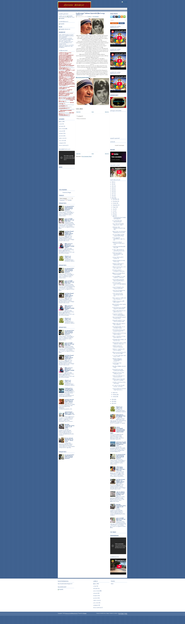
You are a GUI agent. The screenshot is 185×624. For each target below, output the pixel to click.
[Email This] (76, 109)
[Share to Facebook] (80, 109)
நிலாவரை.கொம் (68, 63)
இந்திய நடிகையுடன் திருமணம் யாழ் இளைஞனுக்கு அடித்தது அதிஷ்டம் (69, 245)
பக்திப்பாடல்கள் (62, 138)
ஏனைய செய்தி (62, 128)
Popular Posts (114, 23)
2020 (113, 188)
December (115, 199)
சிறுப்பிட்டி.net (62, 64)
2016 (113, 195)
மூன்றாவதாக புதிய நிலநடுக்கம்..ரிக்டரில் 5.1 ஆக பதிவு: (119, 228)
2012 (113, 403)
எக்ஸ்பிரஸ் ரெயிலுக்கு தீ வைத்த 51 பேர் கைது (119, 261)
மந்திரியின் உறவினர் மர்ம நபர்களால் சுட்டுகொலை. (118, 346)
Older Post (107, 111)
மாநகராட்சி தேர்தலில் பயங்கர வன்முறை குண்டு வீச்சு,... (118, 288)
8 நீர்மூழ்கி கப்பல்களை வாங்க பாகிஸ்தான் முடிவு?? (118, 373)
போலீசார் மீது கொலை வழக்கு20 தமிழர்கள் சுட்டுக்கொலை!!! (119, 308)
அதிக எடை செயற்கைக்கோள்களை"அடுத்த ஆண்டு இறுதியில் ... (119, 217)
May (114, 213)
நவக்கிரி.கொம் (62, 53)
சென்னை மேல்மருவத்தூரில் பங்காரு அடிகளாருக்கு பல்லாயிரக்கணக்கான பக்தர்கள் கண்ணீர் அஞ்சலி (117, 430)
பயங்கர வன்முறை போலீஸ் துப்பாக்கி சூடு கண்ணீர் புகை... (118, 294)
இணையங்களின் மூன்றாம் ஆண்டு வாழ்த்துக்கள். (119, 305)
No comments (96, 16)
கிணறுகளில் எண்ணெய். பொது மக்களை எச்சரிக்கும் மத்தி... (119, 321)
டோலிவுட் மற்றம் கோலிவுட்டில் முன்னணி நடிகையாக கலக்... (119, 250)
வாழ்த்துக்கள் (61, 142)
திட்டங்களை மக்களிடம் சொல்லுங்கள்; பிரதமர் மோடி (119, 270)
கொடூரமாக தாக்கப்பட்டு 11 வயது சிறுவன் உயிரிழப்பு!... (119, 334)
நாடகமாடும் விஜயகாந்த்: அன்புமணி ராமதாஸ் (117, 221)
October (114, 203)
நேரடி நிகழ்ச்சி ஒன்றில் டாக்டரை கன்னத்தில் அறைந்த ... (119, 327)
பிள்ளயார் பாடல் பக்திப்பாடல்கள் (68, 257)
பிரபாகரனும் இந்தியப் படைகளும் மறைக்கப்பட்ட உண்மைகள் (119, 277)
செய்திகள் (61, 133)
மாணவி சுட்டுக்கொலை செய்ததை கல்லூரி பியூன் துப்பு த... (119, 389)
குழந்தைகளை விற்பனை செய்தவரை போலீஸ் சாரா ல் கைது (118, 243)
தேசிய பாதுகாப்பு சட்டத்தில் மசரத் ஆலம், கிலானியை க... (119, 298)
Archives (122, 23)
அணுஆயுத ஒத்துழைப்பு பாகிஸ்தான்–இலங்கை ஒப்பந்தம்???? (117, 359)
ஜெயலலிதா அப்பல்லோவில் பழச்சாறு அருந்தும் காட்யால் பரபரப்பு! (69, 426)
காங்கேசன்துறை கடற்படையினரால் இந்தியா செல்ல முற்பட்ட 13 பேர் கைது (120, 468)
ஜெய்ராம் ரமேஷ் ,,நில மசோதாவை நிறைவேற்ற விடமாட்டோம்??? (119, 232)
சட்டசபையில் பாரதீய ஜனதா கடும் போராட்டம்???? (119, 356)
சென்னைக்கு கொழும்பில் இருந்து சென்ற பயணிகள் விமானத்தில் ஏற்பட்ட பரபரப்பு (121, 443)
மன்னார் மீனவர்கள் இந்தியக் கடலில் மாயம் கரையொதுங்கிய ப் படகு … (69, 413)
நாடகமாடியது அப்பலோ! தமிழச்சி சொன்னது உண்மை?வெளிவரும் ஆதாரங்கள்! (69, 208)
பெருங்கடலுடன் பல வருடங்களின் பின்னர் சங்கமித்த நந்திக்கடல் (69, 389)
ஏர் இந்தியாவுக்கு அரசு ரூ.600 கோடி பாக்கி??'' (118, 302)
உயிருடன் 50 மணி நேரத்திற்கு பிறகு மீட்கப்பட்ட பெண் (118, 224)
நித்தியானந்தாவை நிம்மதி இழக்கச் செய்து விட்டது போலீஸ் (120, 416)
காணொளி (61, 131)
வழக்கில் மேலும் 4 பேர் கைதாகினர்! (117, 363)
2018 (113, 191)
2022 (113, 184)
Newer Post (78, 111)
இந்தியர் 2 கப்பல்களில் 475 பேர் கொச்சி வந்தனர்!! (119, 274)
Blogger (69, 192)
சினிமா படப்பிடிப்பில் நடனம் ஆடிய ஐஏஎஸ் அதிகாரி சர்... (119, 337)
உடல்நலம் (60, 123)
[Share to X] (79, 109)
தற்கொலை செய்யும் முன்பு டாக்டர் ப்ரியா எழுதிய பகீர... (119, 267)
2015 (113, 197)
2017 (113, 194)
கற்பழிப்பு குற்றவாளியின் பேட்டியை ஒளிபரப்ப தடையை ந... (119, 311)
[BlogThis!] (78, 109)
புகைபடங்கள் (61, 140)
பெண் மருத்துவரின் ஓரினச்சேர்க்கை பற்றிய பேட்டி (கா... (119, 239)
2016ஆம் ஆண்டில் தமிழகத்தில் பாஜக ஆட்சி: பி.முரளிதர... (119, 379)
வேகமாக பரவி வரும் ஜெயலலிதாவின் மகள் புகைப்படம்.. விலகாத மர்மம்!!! (69, 440)
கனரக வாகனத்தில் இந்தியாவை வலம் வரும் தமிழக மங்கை (69, 220)
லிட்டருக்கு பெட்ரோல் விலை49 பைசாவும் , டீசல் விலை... (118, 386)
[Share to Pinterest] (82, 109)
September (115, 205)
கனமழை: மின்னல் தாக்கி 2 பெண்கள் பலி (118, 258)
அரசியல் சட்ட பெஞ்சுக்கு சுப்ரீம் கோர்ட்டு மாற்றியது (119, 349)
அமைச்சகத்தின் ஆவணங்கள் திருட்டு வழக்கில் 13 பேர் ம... (119, 280)
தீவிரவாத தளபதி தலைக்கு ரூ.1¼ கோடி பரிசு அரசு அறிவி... (119, 353)
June (114, 211)
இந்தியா (60, 121)
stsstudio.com (67, 62)
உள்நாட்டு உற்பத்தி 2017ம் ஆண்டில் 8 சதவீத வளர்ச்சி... (119, 318)
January (114, 396)
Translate (69, 200)
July (114, 209)
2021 (113, 186)
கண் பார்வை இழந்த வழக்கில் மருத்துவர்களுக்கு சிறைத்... (118, 235)
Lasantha (115, 613)
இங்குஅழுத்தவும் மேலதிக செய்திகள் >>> (83, 77)
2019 (113, 190)
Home (93, 111)
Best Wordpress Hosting (123, 614)
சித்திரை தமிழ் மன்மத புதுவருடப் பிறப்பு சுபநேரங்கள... (119, 324)
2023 (113, 182)
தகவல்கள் (61, 135)
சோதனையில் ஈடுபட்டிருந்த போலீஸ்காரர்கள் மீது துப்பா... (119, 370)
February (115, 394)
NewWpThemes (103, 613)
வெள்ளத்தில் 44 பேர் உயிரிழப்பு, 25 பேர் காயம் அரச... (119, 340)
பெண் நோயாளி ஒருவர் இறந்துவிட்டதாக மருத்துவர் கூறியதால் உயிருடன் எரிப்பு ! (69, 233)
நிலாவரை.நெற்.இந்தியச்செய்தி (71, 613)
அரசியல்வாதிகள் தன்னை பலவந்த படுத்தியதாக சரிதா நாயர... (119, 343)
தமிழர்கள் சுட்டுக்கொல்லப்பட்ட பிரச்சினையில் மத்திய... (118, 264)
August (114, 207)
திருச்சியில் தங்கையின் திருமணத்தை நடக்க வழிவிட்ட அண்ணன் (69, 400)
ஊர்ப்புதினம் (61, 126)
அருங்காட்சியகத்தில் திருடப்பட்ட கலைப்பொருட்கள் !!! (119, 376)
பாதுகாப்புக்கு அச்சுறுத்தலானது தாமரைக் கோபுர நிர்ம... (119, 291)
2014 (113, 399)
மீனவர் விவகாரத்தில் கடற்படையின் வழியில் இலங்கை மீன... (119, 284)
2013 (113, 401)
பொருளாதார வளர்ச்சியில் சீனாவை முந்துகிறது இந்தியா (119, 314)
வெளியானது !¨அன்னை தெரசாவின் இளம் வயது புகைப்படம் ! (90, 13)
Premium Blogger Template (122, 613)
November (115, 201)
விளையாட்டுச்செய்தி (63, 145)
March (114, 392)
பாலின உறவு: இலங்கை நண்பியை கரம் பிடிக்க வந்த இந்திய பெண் (120, 493)
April (114, 214)
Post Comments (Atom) (87, 156)
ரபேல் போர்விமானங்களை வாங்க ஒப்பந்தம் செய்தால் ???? (119, 330)
